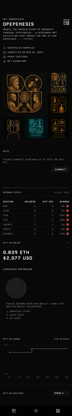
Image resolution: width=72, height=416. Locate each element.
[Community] (58, 411)
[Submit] (36, 411)
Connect (60, 169)
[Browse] (14, 411)
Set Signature (17, 61)
